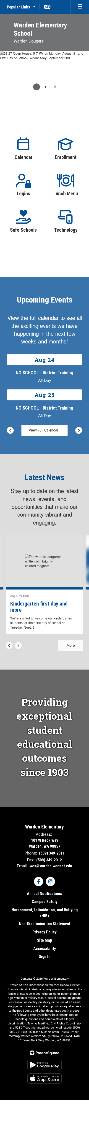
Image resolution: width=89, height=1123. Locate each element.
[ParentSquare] (44, 1052)
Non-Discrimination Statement (44, 923)
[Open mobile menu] (80, 7)
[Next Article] (18, 645)
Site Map (44, 940)
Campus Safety (45, 901)
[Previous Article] (9, 645)
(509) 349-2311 (52, 853)
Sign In (44, 956)
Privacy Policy (44, 932)
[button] (21, 7)
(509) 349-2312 (49, 860)
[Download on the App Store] (44, 1078)
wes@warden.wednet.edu (51, 865)
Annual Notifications (44, 893)
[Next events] (78, 430)
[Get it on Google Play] (44, 1065)
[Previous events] (10, 430)
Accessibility (44, 948)
